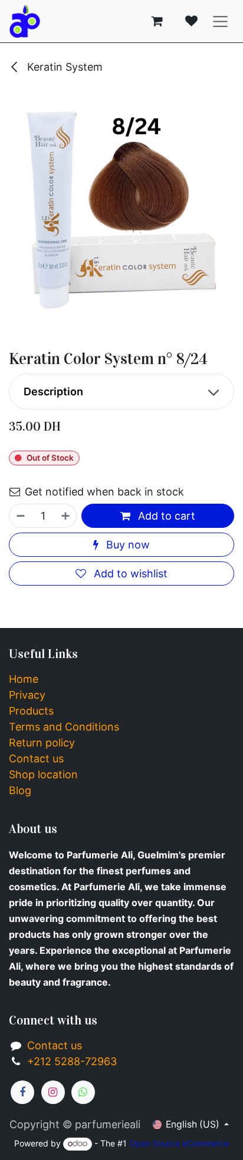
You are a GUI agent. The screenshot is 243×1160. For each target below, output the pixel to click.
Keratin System (63, 67)
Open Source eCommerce (179, 1143)
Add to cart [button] (165, 516)
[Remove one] (20, 515)
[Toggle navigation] (220, 21)
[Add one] (66, 515)
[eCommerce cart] (157, 21)
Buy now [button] (126, 544)
